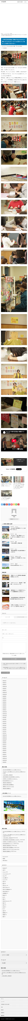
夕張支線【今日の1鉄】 (5, 1004)
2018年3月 (4, 705)
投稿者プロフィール (14, 519)
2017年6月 (4, 723)
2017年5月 (4, 725)
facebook (22, 2)
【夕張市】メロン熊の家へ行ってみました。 (17, 558)
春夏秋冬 (2, 1012)
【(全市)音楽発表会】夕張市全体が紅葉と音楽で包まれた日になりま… (17, 598)
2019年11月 (5, 686)
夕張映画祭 (4, 893)
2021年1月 (4, 680)
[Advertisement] (14, 18)
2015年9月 (4, 762)
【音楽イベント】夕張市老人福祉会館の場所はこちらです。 (17, 576)
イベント (16, 526)
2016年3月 (4, 752)
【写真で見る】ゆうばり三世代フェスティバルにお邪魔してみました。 (6, 484)
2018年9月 (4, 696)
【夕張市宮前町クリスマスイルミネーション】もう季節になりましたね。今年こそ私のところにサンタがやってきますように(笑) (14, 668)
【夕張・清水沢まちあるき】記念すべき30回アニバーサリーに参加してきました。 (14, 664)
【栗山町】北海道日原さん (7, 782)
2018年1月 (4, 709)
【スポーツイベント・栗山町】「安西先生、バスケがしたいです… (17, 583)
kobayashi (14, 515)
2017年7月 (4, 721)
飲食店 (2, 1009)
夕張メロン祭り (5, 887)
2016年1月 (4, 754)
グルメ (4, 875)
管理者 (4, 858)
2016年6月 (4, 746)
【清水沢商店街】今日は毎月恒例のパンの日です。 (17, 551)
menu (25, 1)
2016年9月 (4, 740)
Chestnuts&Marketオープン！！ (16, 565)
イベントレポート (7, 33)
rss (18, 2)
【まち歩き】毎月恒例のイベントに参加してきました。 (17, 529)
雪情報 (4, 914)
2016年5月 (4, 748)
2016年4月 (4, 750)
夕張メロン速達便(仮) (6, 889)
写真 (16, 541)
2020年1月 (4, 684)
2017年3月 (4, 729)
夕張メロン (17, 556)
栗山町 (16, 563)
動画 (11, 33)
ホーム (2, 998)
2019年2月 (4, 688)
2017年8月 (4, 719)
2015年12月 (5, 756)
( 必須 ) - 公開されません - (8, 633)
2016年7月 (4, 744)
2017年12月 (5, 711)
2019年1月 (4, 690)
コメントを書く (19, 46)
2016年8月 (4, 742)
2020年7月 (4, 682)
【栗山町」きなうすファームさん (8, 786)
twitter (20, 2)
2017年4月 (4, 727)
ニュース (4, 879)
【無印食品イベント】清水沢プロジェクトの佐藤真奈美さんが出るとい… (17, 591)
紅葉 (3, 910)
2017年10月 (5, 715)
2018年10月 (5, 694)
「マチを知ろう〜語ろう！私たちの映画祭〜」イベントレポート (6, 498)
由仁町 (4, 906)
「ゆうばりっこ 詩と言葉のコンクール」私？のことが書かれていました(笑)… (17, 537)
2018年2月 (4, 707)
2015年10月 (5, 760)
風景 (3, 916)
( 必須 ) (4, 629)
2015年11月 (5, 758)
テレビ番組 (4, 877)
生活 (20, 556)
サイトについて (5, 856)
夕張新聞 (6, 1018)
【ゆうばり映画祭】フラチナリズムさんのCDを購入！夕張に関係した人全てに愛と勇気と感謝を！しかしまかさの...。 (18, 486)
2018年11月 (5, 692)
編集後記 (4, 912)
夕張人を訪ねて (5, 891)
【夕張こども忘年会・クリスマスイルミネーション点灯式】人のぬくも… (17, 605)
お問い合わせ (5, 860)
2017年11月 (5, 713)
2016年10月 (5, 738)
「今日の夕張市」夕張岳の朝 (16, 543)
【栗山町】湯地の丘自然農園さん (8, 784)
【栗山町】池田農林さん (7, 788)
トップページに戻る (5, 672)
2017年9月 (4, 717)
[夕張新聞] (6, 2)
